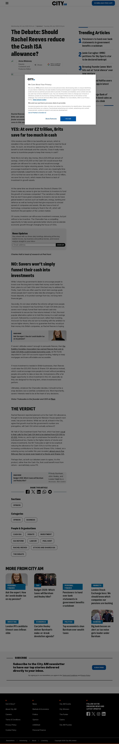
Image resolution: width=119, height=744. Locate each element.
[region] (60, 99)
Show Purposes (51, 118)
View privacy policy (39, 99)
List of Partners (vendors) (37, 112)
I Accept (68, 118)
